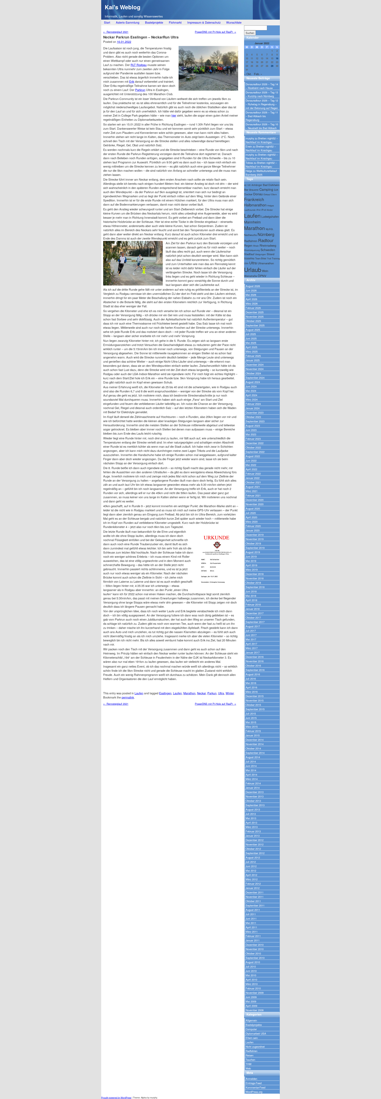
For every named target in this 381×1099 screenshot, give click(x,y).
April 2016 (251, 687)
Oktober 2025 (253, 321)
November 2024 (255, 369)
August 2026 (253, 286)
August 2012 (253, 857)
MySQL (269, 229)
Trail (269, 258)
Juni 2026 (251, 290)
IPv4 (258, 209)
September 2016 (255, 670)
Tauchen (250, 1060)
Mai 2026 (251, 295)
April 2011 (251, 927)
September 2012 (255, 853)
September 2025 (255, 325)
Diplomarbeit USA (256, 1033)
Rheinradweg (268, 245)
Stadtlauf (249, 254)
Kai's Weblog (122, 7)
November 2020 (255, 504)
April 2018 (251, 600)
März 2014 (252, 779)
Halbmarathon (255, 204)
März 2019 (252, 569)
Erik (131, 81)
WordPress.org (254, 1092)
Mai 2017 (251, 639)
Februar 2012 (253, 883)
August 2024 (253, 382)
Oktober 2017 (253, 617)
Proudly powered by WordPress (116, 1097)
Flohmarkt (175, 22)
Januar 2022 (253, 478)
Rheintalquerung (252, 250)
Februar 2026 (253, 308)
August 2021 (253, 487)
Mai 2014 (251, 770)
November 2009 (255, 993)
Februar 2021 (253, 495)
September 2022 (255, 452)
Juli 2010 (251, 966)
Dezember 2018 (255, 574)
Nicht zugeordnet (255, 1046)
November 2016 (255, 661)
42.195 (247, 185)
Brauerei (254, 189)
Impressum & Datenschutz (204, 22)
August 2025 (253, 330)
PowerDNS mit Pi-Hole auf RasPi (215, 32)
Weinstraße (250, 276)
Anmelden (251, 1079)
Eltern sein (252, 1038)
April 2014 (251, 774)
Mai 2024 (251, 391)
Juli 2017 (251, 630)
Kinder (270, 209)
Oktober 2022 (253, 447)
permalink (128, 697)
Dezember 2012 (255, 840)
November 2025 (255, 316)
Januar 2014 (253, 788)
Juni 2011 (251, 918)
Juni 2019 (251, 556)
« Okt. (248, 74)
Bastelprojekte (154, 22)
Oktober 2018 (253, 582)
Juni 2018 (251, 591)
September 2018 (255, 587)
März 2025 (252, 351)
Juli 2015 (251, 713)
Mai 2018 (251, 596)
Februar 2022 (253, 473)
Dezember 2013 (255, 792)
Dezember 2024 (255, 364)
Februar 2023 (253, 439)
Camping (266, 189)
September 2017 (255, 622)
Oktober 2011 (253, 901)
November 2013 (255, 796)
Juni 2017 (251, 635)
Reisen (249, 1055)
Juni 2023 (251, 430)
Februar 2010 (253, 988)
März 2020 (252, 521)
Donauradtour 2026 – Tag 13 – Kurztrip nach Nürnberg (262, 94)
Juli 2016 (251, 678)
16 (277, 58)
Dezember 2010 (255, 945)
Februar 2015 (253, 731)
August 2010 (253, 962)
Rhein (256, 245)
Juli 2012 (251, 862)
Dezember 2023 (255, 412)
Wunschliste (233, 22)
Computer (251, 1029)
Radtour (265, 240)
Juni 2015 (251, 718)
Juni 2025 (251, 338)
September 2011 (255, 905)
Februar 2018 (253, 604)
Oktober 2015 (253, 705)
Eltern (274, 194)
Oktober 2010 (253, 953)
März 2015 (252, 726)
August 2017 (253, 626)
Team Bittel (260, 258)
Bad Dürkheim (271, 185)
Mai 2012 (251, 870)
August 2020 (253, 508)
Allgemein (251, 1020)
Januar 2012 (253, 888)
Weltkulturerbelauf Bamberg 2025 (261, 172)
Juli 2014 (251, 761)
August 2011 (253, 910)
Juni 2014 (251, 766)
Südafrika (249, 258)
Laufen (139, 693)
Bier (246, 190)
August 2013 (253, 809)
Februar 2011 (253, 936)
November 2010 (255, 949)
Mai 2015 (251, 722)
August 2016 (253, 674)
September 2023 (255, 421)
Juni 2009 (251, 997)
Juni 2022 (251, 460)
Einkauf (267, 194)
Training (276, 258)
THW (248, 1064)
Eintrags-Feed (254, 1083)
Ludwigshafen (270, 216)
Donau (258, 194)
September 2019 (255, 548)
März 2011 (252, 931)
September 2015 (255, 709)
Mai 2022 (251, 465)
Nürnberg (266, 234)
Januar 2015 (253, 735)
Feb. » (258, 74)
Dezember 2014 (255, 740)
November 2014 (255, 744)
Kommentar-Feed (255, 1087)
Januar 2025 (253, 360)
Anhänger (256, 185)
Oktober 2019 (253, 543)
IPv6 (263, 209)
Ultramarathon (266, 263)
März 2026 (252, 303)
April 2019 (251, 565)
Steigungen (260, 254)
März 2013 (252, 827)
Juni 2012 (251, 866)
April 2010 (251, 979)
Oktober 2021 (253, 482)
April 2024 (251, 395)
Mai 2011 (251, 923)
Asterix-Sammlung (127, 22)
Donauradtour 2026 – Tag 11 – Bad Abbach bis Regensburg (262, 116)
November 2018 (255, 578)
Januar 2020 (253, 530)
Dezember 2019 (255, 535)
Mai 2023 (251, 434)
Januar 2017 (253, 652)
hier (173, 115)
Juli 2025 (251, 334)
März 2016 (252, 692)
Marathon (189, 693)
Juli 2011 (251, 914)
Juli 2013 (251, 814)
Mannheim (252, 221)
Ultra (221, 693)
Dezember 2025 (255, 312)
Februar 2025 (253, 356)
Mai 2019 (251, 561)
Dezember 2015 (255, 696)
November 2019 (255, 539)
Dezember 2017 (255, 613)
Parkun (211, 693)
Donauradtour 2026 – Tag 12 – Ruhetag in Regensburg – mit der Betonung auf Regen (262, 104)
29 (272, 66)
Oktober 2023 (253, 417)
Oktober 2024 (253, 373)
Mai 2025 (251, 343)
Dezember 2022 (255, 443)
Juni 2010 (251, 971)
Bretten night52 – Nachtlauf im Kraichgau (262, 140)
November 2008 (255, 1010)
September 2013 (255, 805)
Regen (248, 245)
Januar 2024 (253, 408)
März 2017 (252, 648)
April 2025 (251, 347)
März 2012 (252, 879)
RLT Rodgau (139, 65)
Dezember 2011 (255, 892)
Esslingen (165, 693)
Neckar (201, 693)
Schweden (268, 249)
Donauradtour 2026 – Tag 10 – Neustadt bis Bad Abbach (262, 126)
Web (248, 1068)
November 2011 (255, 897)
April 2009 (251, 1006)
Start (107, 22)
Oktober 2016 (253, 665)
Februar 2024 (253, 404)
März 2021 (252, 491)
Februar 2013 (253, 831)
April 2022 (251, 469)
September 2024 (255, 377)
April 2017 (251, 644)
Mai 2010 (251, 975)
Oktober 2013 (253, 801)
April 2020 (251, 517)
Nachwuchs (250, 235)
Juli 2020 (251, 513)
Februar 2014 (253, 783)
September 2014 (255, 753)
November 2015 (255, 700)
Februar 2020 (253, 526)
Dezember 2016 (255, 657)
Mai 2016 (251, 683)
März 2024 (252, 399)
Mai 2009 (251, 1001)
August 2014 (253, 757)
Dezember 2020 (255, 500)
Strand (270, 254)
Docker (248, 194)
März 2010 (252, 984)
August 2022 (253, 456)
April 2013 (251, 822)
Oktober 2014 (253, 748)
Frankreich (254, 199)
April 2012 (251, 875)
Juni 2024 (251, 386)
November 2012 (255, 844)
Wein (265, 271)
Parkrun (140, 90)
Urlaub (252, 269)
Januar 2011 (253, 940)
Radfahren (250, 241)
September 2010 (255, 958)
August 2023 (253, 425)
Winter (230, 693)
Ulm (246, 263)
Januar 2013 (253, 835)
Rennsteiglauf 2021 (115, 32)
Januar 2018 (253, 609)
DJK (276, 189)
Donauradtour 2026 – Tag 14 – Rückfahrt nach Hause (262, 86)
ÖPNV (262, 276)
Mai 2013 (251, 818)
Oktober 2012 (253, 849)
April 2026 (251, 299)
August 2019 (253, 552)
